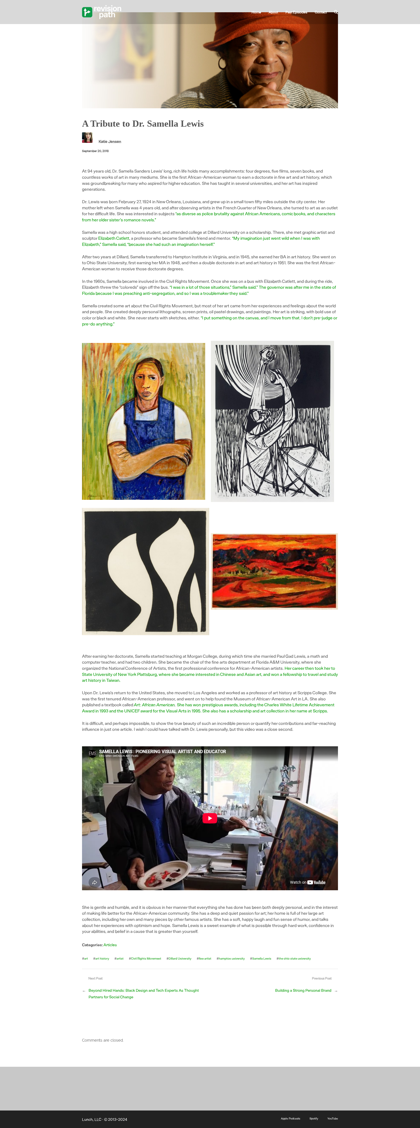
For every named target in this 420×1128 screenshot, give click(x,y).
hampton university (232, 958)
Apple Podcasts (290, 1118)
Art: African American (154, 704)
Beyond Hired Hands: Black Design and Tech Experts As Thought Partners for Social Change (144, 993)
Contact (321, 12)
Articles (110, 944)
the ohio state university (295, 958)
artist (120, 958)
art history (102, 958)
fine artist (205, 958)
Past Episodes (296, 12)
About (273, 12)
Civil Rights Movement (146, 958)
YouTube (332, 1118)
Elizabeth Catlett (113, 238)
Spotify (314, 1118)
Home (256, 12)
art (86, 958)
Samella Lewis (261, 958)
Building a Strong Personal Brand (303, 990)
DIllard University (180, 958)
